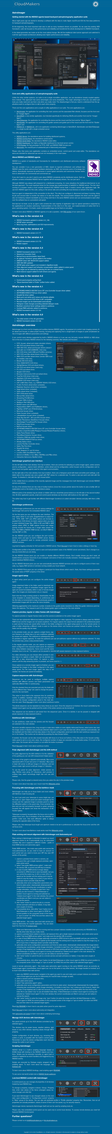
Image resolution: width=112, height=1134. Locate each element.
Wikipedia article (54, 784)
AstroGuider (21, 122)
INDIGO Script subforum (47, 1074)
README (57, 1070)
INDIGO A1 (20, 127)
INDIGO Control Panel (24, 138)
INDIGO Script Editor (24, 141)
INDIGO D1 (31, 127)
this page (87, 558)
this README (21, 1006)
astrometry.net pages (23, 1014)
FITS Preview (21, 145)
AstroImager (21, 111)
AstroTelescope (22, 120)
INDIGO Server (22, 136)
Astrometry (20, 147)
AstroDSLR (20, 116)
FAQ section (67, 212)
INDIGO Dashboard (23, 143)
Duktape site (16, 1066)
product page (32, 926)
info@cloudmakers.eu (34, 1120)
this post (64, 546)
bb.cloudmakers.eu (50, 1120)
